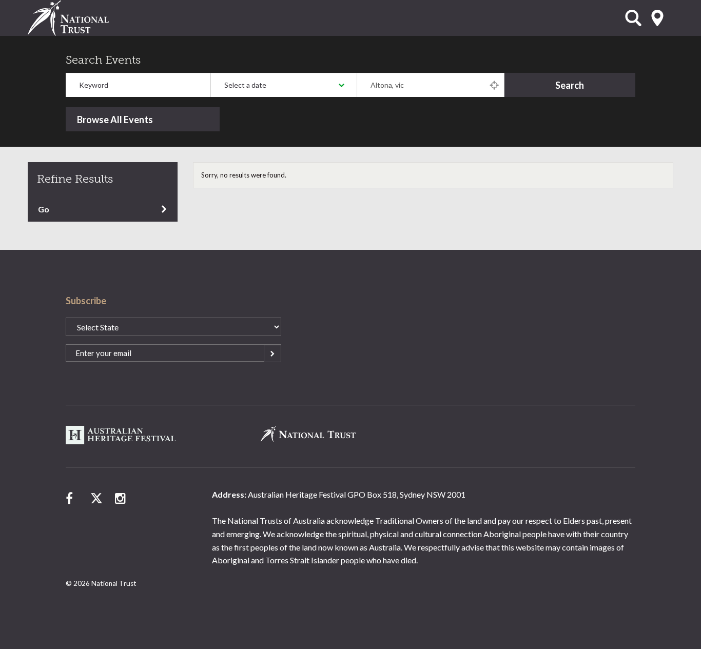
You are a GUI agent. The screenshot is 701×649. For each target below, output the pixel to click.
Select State (657, 18)
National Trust (89, 18)
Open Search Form (633, 18)
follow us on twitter (96, 498)
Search (569, 85)
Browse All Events (115, 119)
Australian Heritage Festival (122, 435)
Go (43, 209)
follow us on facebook (72, 498)
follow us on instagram (121, 498)
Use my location (494, 85)
